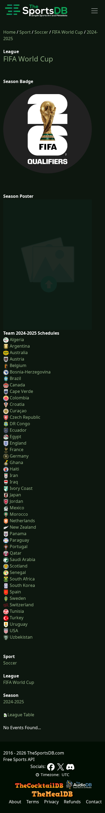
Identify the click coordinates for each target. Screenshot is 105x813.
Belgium (18, 365)
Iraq (14, 482)
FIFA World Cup (67, 32)
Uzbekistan (21, 637)
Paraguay (19, 540)
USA (14, 631)
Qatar (16, 553)
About (15, 802)
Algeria (17, 340)
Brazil (15, 378)
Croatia (17, 404)
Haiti (14, 469)
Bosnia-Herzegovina (30, 372)
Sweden (18, 598)
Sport (25, 32)
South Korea (22, 585)
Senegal (18, 572)
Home (9, 32)
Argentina (20, 346)
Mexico (17, 508)
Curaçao (18, 411)
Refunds (72, 802)
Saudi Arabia (22, 559)
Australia (19, 352)
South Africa (22, 579)
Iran (14, 475)
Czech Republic (25, 417)
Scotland (18, 566)
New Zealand (23, 527)
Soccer (41, 32)
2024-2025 (13, 702)
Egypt (15, 437)
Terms (32, 802)
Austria (17, 359)
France (16, 449)
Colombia (19, 398)
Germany (19, 456)
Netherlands (22, 521)
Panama (18, 534)
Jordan (16, 501)
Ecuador (18, 430)
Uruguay (18, 624)
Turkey (16, 618)
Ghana (16, 462)
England (18, 443)
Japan (15, 495)
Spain (15, 592)
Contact (94, 802)
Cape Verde (21, 391)
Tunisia (17, 611)
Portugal (18, 546)
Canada (17, 385)
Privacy (51, 802)
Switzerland (22, 605)
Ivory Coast (21, 488)
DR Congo (20, 424)
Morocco (19, 514)
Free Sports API (18, 759)
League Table (21, 715)
